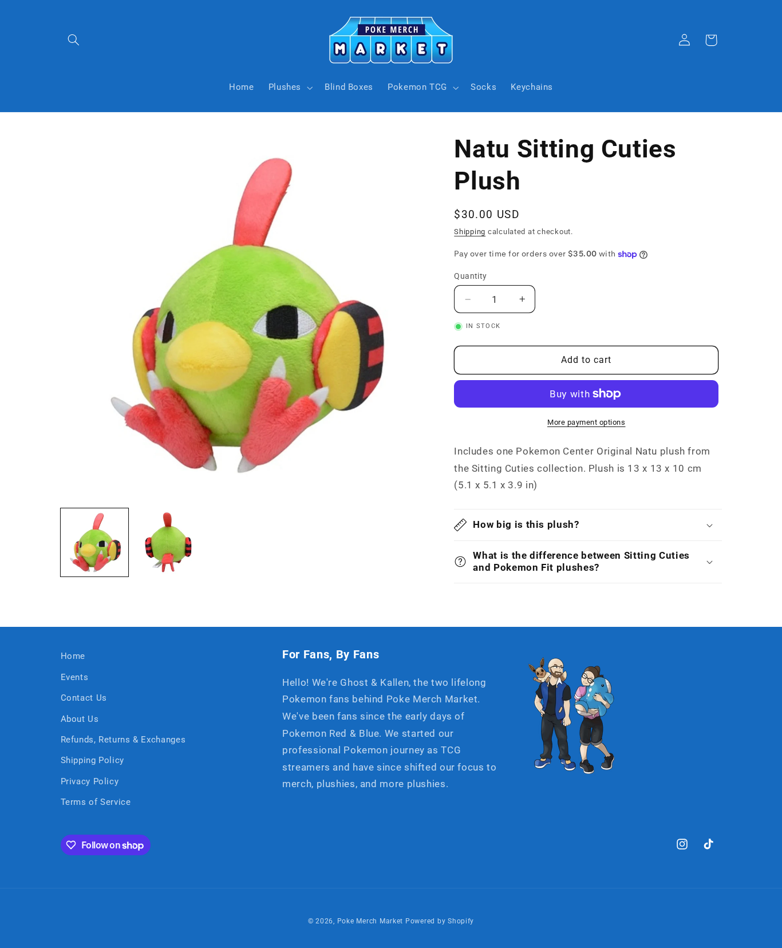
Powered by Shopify (439, 921)
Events (75, 677)
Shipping (469, 231)
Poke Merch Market (370, 921)
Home (73, 656)
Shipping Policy (92, 760)
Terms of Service (96, 802)
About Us (80, 719)
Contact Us (84, 698)
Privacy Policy (90, 781)
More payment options (586, 422)
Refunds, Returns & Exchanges (123, 739)
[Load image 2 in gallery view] (169, 542)
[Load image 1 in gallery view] (95, 542)
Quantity (470, 276)
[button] (74, 40)
